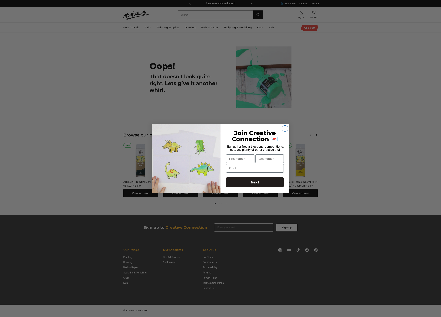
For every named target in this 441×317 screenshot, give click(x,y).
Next (255, 182)
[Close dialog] (285, 128)
